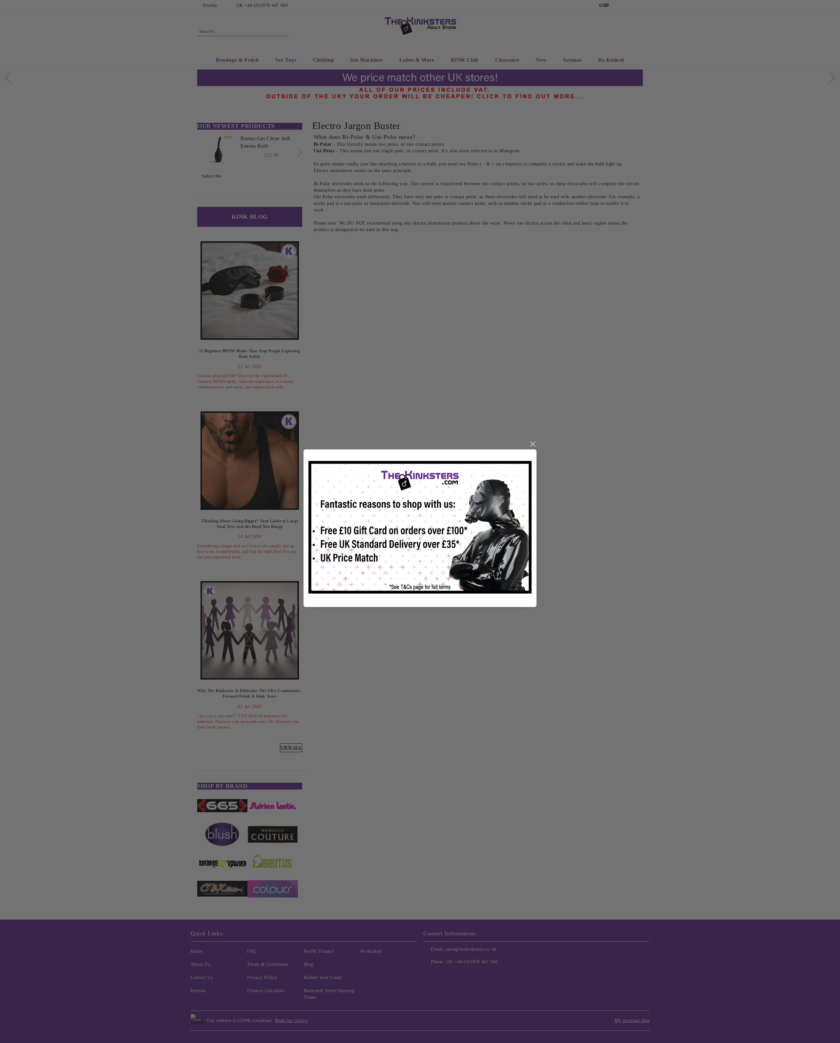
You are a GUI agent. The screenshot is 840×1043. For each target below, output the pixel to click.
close (532, 444)
